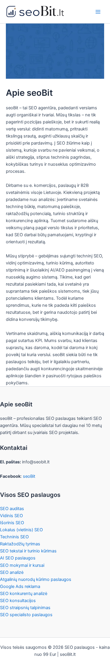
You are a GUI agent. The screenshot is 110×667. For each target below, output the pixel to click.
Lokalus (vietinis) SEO (21, 529)
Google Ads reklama (20, 586)
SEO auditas (12, 508)
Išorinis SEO (12, 522)
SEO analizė (11, 572)
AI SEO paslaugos (17, 558)
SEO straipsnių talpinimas (25, 607)
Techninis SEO (14, 536)
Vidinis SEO (11, 515)
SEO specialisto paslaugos (26, 614)
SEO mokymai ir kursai (22, 565)
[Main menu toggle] (98, 12)
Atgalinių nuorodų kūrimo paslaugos (35, 579)
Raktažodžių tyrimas (20, 544)
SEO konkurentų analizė (23, 593)
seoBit (29, 476)
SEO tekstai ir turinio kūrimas (28, 551)
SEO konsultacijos (18, 600)
